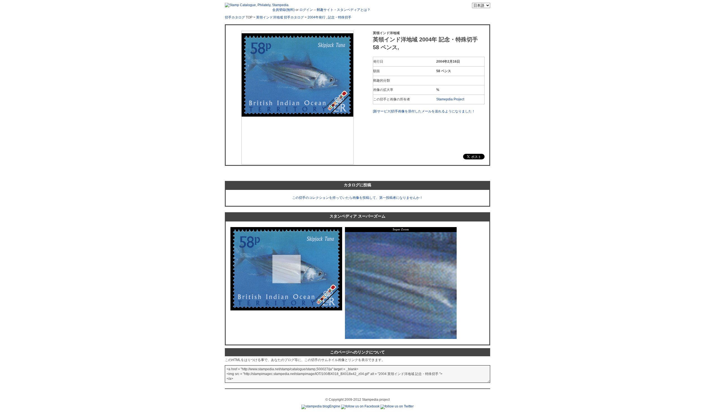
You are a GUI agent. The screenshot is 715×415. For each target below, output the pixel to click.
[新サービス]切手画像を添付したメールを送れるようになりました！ (424, 111)
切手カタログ (235, 17)
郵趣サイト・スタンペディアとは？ (343, 10)
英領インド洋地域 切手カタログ (280, 17)
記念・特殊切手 (339, 17)
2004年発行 (316, 17)
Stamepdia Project (450, 99)
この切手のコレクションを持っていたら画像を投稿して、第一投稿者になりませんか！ (357, 198)
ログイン (306, 10)
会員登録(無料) (283, 10)
